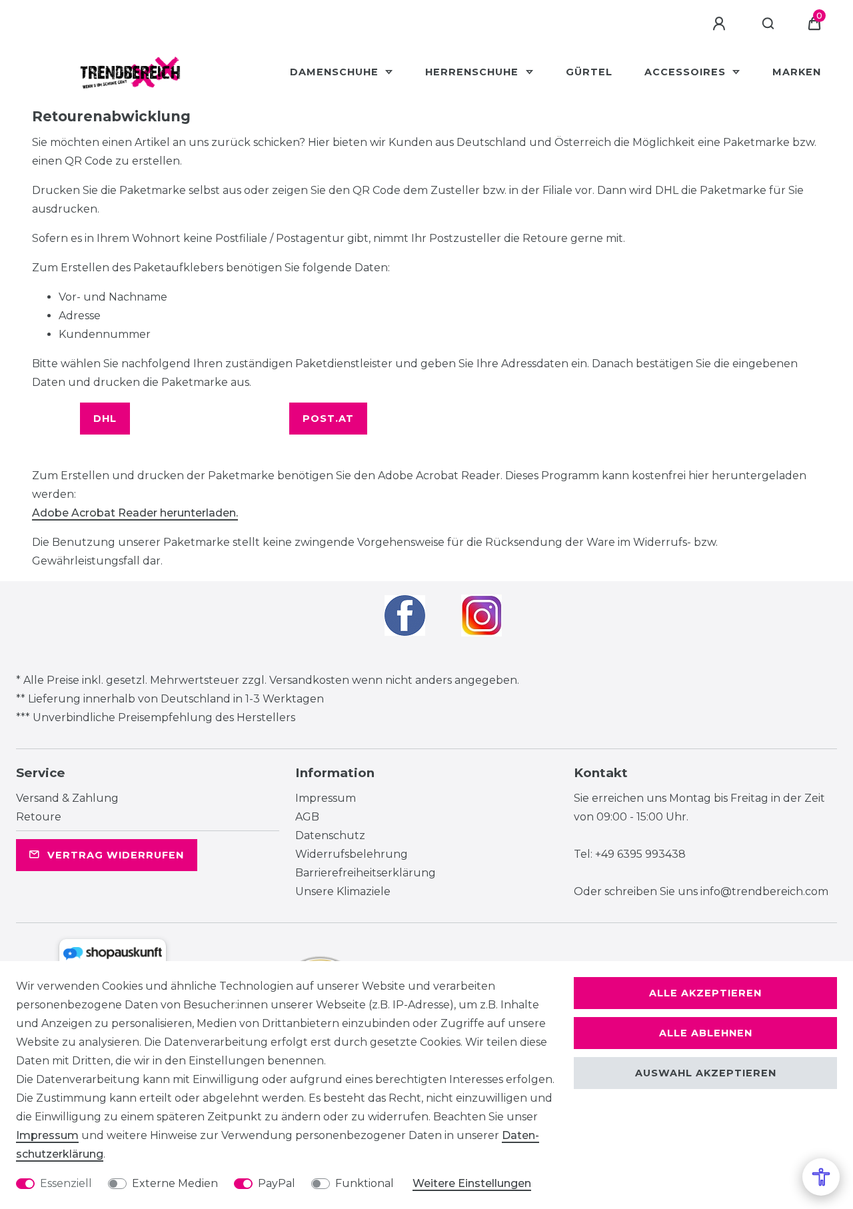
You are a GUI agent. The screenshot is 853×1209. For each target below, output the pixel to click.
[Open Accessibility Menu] (821, 1177)
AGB (307, 816)
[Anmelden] (721, 24)
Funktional (364, 1183)
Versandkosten (309, 680)
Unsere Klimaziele (343, 891)
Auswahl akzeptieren (705, 1073)
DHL (105, 419)
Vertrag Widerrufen (115, 855)
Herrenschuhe (473, 72)
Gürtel (589, 72)
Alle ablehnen (705, 1033)
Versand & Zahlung (67, 798)
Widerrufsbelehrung (351, 854)
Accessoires (686, 72)
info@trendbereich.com (764, 891)
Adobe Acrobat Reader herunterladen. (135, 513)
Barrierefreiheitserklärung (365, 872)
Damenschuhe (336, 72)
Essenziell (66, 1183)
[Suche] (769, 24)
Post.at (328, 419)
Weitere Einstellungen (472, 1183)
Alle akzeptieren (705, 993)
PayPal (276, 1183)
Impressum (325, 798)
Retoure (38, 816)
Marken (796, 72)
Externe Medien (175, 1183)
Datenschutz (330, 835)
